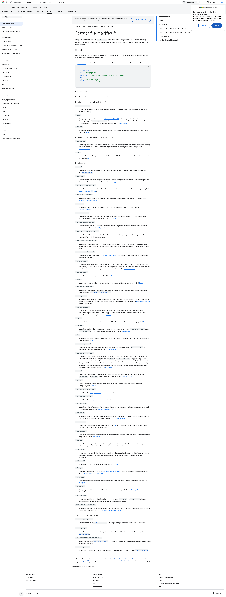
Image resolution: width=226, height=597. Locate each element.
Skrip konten (114, 219)
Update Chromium (98, 577)
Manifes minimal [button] (82, 63)
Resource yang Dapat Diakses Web (109, 510)
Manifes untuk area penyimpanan (92, 473)
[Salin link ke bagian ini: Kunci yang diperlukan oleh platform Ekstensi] (113, 102)
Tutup (204, 25)
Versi (87, 132)
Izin (115, 425)
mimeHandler (112, 349)
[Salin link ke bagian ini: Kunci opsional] (88, 163)
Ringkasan (5, 11)
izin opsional (94, 400)
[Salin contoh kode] (149, 66)
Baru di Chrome (59, 2)
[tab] (81, 63)
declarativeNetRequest (109, 255)
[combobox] (191, 2)
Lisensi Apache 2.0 (84, 561)
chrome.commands (85, 209)
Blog (50, 2)
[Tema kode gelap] (146, 66)
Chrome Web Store (72, 11)
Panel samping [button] (144, 63)
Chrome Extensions (17, 8)
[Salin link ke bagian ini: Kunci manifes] (90, 92)
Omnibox (94, 386)
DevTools (112, 276)
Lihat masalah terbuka (32, 580)
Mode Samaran (126, 331)
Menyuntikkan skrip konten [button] (116, 63)
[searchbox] (12, 17)
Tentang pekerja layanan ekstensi (120, 182)
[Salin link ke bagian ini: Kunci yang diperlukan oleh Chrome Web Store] (115, 137)
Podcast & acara (97, 586)
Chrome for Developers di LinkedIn (169, 583)
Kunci (93, 340)
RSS (160, 586)
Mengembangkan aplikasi (25, 11)
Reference (32, 8)
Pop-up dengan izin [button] (131, 63)
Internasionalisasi (122, 123)
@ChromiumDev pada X (166, 577)
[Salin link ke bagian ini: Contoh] (84, 50)
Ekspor (141, 283)
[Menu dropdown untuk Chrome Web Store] (80, 11)
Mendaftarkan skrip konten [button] (98, 63)
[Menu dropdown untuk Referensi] (55, 11)
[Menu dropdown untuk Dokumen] (35, 2)
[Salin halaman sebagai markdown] (115, 32)
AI (42, 11)
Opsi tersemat (120, 418)
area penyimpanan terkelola (111, 471)
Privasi (36, 593)
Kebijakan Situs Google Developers (125, 561)
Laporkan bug (30, 577)
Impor (145, 322)
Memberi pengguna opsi (105, 409)
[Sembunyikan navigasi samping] (21, 594)
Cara (37, 11)
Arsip (94, 583)
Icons (89, 158)
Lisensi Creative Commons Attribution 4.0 (121, 559)
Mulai (217, 25)
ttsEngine (82, 483)
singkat (107, 367)
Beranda (77, 26)
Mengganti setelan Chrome (87, 191)
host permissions (95, 393)
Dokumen (30, 2)
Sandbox (133, 446)
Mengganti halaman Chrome (88, 200)
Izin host (108, 315)
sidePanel (115, 464)
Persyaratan (96, 437)
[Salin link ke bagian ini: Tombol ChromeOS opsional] (100, 516)
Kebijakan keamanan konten (107, 228)
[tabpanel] (113, 76)
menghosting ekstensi (143, 301)
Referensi (50, 11)
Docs (4, 8)
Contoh (60, 11)
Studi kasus (42, 2)
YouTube (161, 580)
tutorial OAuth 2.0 (126, 377)
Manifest (43, 8)
